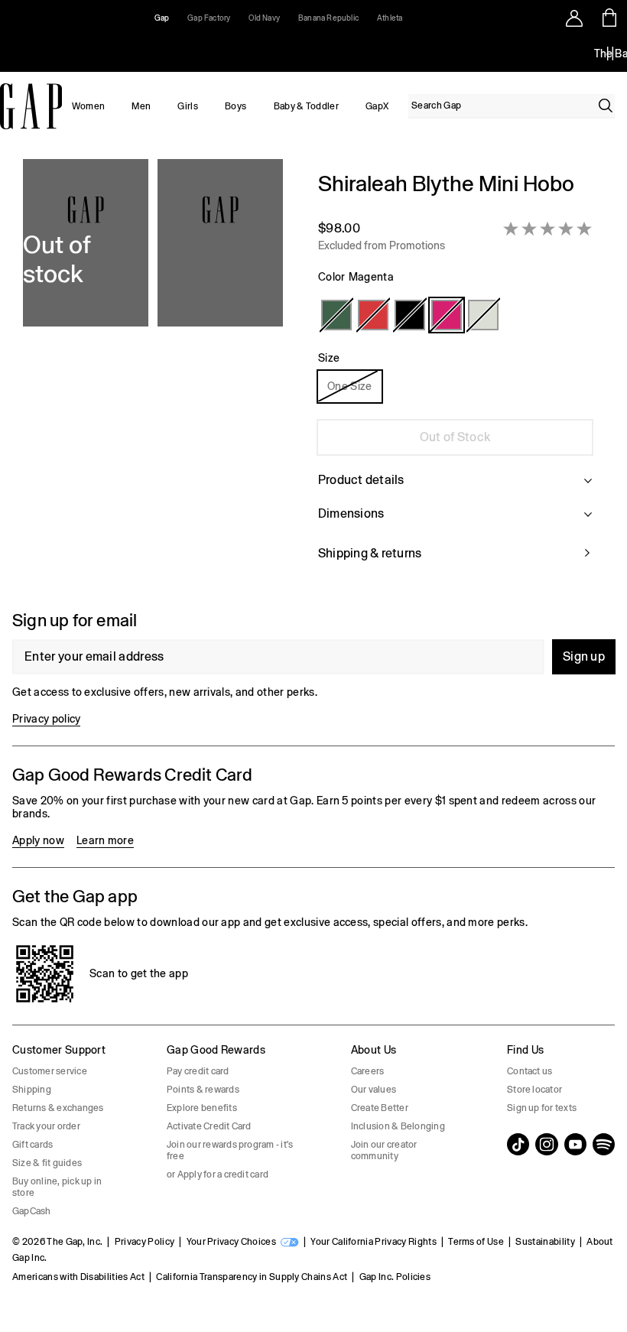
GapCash (31, 1211)
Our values (373, 1089)
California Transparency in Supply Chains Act (251, 1277)
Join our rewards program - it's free (230, 1150)
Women (89, 106)
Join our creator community (384, 1150)
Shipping (31, 1089)
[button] (153, 375)
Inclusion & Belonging (398, 1126)
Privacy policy (46, 719)
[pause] (610, 53)
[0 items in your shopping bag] (609, 17)
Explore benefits (202, 1108)
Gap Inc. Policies (394, 1277)
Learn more (105, 840)
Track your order (46, 1126)
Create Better (379, 1108)
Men (141, 106)
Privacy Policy (144, 1241)
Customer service (49, 1071)
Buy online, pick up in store (57, 1187)
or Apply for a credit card (217, 1174)
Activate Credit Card (209, 1126)
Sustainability (544, 1241)
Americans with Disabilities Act (78, 1277)
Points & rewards (203, 1089)
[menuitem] (88, 106)
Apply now (38, 840)
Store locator (534, 1089)
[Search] (605, 105)
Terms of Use (476, 1241)
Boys (235, 106)
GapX (376, 106)
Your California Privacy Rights (373, 1241)
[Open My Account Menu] (574, 17)
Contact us (529, 1071)
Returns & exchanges (58, 1108)
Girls (187, 106)
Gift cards (32, 1144)
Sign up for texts (542, 1108)
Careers (368, 1071)
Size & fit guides (47, 1163)
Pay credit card (198, 1071)
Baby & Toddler (306, 106)
